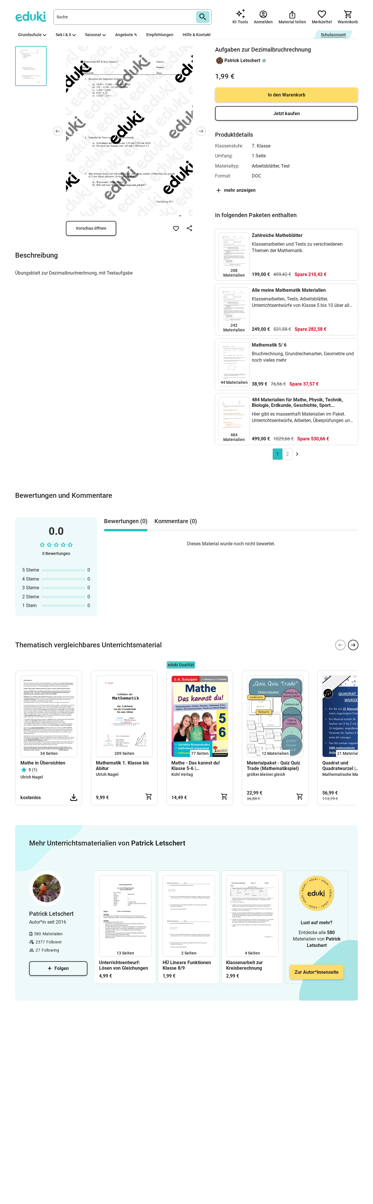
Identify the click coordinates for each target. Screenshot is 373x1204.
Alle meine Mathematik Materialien (289, 290)
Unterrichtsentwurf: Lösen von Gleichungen (123, 965)
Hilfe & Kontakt (197, 34)
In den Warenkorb (286, 95)
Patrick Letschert (242, 60)
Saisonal (93, 34)
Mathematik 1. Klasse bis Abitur (122, 765)
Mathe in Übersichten (42, 763)
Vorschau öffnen (91, 228)
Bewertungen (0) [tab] (125, 521)
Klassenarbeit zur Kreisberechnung (244, 965)
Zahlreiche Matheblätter (277, 235)
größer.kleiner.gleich (266, 774)
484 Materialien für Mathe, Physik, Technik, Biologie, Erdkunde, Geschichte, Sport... (297, 402)
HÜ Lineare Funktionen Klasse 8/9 (187, 965)
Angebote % (126, 34)
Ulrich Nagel (31, 777)
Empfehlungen (159, 34)
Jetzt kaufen (286, 113)
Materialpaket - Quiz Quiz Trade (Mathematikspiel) (273, 765)
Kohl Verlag (182, 774)
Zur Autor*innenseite (317, 972)
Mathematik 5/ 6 (269, 345)
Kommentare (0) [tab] (175, 521)
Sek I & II (63, 34)
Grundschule (30, 34)
